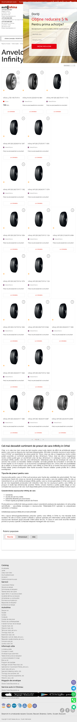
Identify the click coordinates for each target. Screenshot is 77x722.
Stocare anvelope (7, 587)
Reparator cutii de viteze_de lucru (12, 637)
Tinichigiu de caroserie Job (10, 673)
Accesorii (22, 2)
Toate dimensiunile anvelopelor (12, 656)
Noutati (4, 612)
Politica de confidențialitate (10, 621)
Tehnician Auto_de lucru (9, 630)
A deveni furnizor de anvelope (11, 624)
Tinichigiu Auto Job (8, 632)
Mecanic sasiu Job (8, 678)
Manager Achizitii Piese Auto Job (12, 664)
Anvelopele (5, 568)
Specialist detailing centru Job (11, 671)
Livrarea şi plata (7, 649)
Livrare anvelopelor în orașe (10, 658)
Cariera (16, 6)
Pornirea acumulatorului (9, 600)
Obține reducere (44, 46)
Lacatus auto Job (7, 643)
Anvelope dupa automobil (10, 653)
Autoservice (6, 6)
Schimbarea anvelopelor (9, 589)
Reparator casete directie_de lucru (13, 639)
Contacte (4, 617)
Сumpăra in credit (7, 651)
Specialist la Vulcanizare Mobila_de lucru (15, 667)
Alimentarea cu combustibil (10, 598)
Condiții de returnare (8, 619)
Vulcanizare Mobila (8, 585)
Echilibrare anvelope (8, 605)
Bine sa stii (5, 660)
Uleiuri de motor (7, 573)
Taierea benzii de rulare (9, 591)
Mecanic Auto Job (7, 628)
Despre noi (5, 610)
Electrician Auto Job (8, 635)
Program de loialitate (8, 662)
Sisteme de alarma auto (9, 579)
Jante (3, 570)
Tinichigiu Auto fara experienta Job (13, 676)
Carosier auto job (7, 641)
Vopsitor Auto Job (7, 626)
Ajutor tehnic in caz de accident (12, 594)
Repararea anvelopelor (9, 602)
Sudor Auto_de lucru (8, 669)
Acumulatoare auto (9, 2)
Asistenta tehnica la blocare (10, 596)
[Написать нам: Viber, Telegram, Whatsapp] (73, 707)
